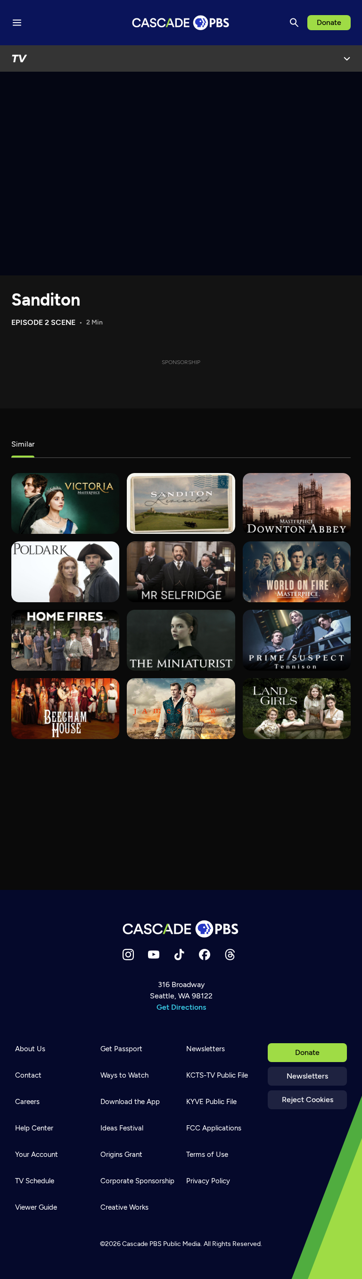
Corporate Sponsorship (137, 1181)
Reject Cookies (307, 1099)
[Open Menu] (347, 58)
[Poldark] (65, 571)
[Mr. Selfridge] (181, 571)
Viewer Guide (36, 1207)
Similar (22, 444)
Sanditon (45, 300)
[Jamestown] (181, 708)
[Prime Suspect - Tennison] (297, 640)
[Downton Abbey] (297, 503)
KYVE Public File (211, 1101)
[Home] (181, 929)
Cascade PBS (142, 1244)
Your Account (36, 1154)
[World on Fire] (297, 571)
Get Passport (121, 1049)
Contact (28, 1075)
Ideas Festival (121, 1128)
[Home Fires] (65, 640)
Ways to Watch (124, 1075)
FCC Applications (213, 1128)
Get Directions (181, 1007)
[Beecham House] (65, 708)
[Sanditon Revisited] (181, 503)
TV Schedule (34, 1181)
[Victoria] (65, 503)
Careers (27, 1101)
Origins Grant (121, 1154)
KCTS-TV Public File (217, 1075)
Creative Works (124, 1207)
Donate (329, 22)
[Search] (294, 22)
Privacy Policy (208, 1181)
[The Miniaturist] (181, 640)
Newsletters (307, 1075)
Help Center (34, 1128)
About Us (30, 1049)
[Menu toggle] (17, 22)
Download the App (130, 1101)
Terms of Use (207, 1154)
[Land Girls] (297, 708)
